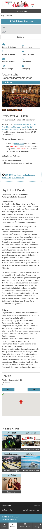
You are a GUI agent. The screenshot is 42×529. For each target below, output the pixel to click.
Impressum (6, 506)
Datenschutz (7, 510)
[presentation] (4, 96)
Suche (22, 37)
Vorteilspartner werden (31, 510)
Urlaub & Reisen (25, 527)
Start (4, 527)
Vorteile (12, 527)
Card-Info (36, 506)
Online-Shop (19, 144)
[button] (21, 402)
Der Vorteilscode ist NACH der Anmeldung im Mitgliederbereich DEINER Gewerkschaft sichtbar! (19, 126)
